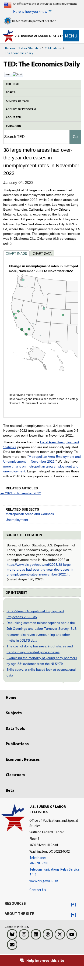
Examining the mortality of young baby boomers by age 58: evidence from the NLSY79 (42, 661)
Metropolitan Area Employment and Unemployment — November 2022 (42, 459)
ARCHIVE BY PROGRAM (21, 109)
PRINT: (9, 74)
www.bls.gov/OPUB (43, 881)
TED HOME (12, 84)
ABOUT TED (13, 117)
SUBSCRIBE (13, 125)
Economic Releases (23, 759)
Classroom (15, 774)
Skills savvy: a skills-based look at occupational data (41, 672)
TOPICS (10, 92)
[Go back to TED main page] (42, 65)
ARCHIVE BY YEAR (17, 100)
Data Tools (15, 728)
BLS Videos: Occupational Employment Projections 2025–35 (35, 614)
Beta (10, 790)
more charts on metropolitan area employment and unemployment (40, 468)
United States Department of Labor (33, 21)
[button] (73, 905)
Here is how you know (30, 11)
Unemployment (17, 520)
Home (11, 697)
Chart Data (42, 253)
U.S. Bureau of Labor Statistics (40, 36)
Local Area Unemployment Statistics (41, 444)
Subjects (14, 712)
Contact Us (37, 890)
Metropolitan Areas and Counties (30, 514)
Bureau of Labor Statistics (23, 48)
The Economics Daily (19, 53)
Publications (53, 48)
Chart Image (16, 253)
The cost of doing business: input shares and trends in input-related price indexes (40, 649)
